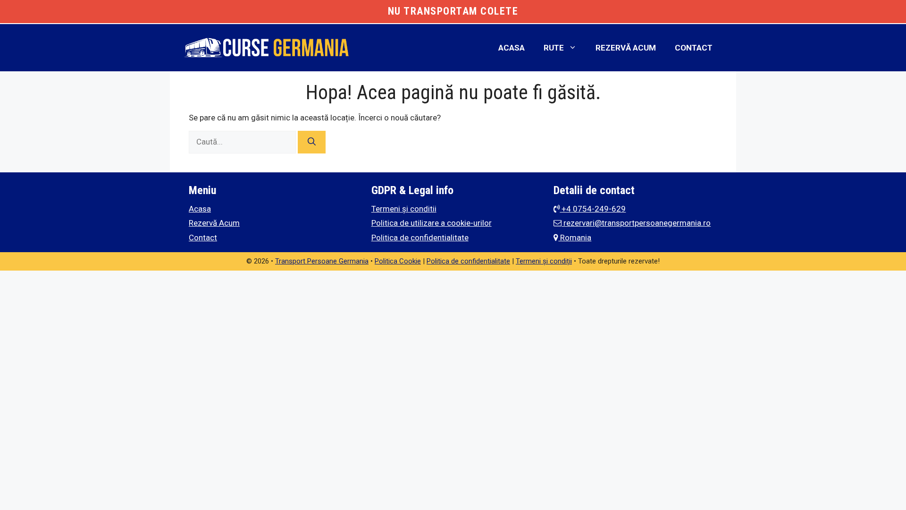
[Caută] (312, 142)
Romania (574, 237)
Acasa (511, 47)
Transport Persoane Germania (322, 261)
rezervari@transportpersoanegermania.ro (636, 223)
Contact (694, 47)
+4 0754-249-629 (593, 208)
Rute (554, 47)
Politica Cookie (398, 261)
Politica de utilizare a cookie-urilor (431, 223)
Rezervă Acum (626, 47)
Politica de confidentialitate (420, 237)
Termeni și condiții (544, 261)
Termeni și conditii (403, 208)
